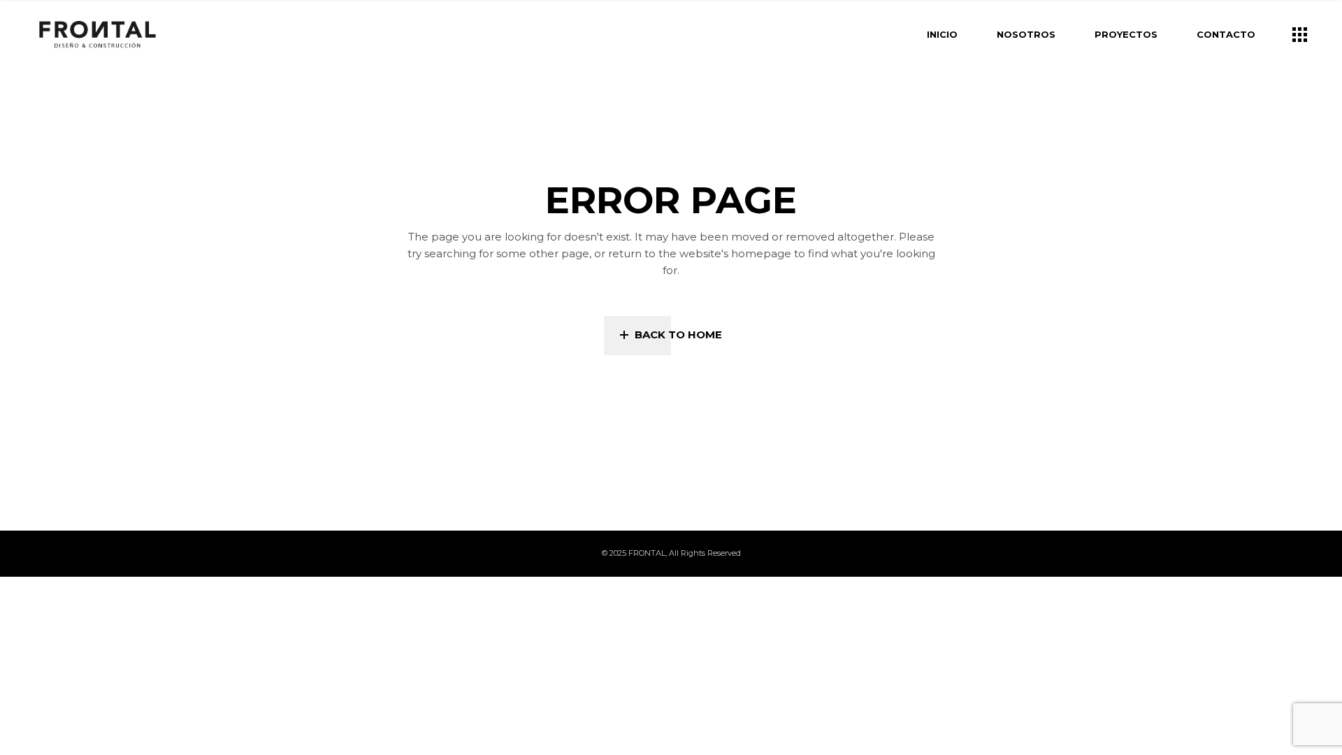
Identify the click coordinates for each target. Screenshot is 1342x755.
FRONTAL (646, 553)
